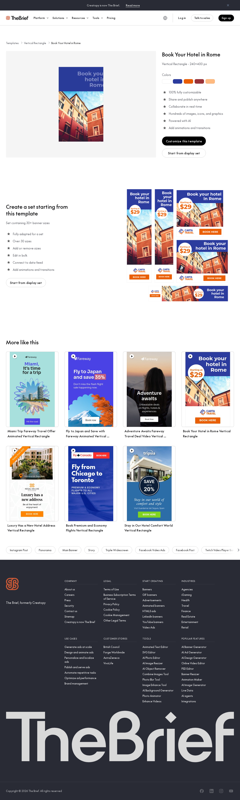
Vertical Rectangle (35, 43)
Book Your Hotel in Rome (66, 43)
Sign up (226, 18)
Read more (133, 5)
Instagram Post (19, 550)
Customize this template (184, 141)
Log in (182, 18)
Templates (12, 43)
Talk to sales (202, 18)
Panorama (45, 550)
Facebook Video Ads (152, 550)
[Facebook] (202, 791)
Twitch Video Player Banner (221, 550)
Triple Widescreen (117, 550)
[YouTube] (231, 791)
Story (91, 550)
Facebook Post (185, 550)
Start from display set (184, 153)
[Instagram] (221, 791)
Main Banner (70, 550)
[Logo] (12, 584)
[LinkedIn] (211, 791)
